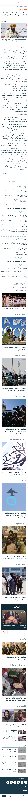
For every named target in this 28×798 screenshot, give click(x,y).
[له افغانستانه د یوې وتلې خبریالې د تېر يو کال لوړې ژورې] (14, 715)
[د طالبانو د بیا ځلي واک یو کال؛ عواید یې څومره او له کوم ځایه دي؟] (14, 372)
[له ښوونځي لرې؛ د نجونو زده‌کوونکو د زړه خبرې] (14, 617)
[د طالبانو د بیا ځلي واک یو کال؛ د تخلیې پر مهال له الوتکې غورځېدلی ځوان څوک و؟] (14, 497)
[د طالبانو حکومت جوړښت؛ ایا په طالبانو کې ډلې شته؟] (14, 581)
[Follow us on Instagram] (14, 782)
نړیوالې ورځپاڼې (23, 9)
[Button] (3, 21)
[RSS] (7, 782)
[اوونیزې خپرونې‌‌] (10, 796)
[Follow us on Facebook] (25, 782)
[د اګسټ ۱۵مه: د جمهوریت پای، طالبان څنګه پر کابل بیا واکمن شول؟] (14, 540)
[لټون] (23, 796)
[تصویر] (16, 796)
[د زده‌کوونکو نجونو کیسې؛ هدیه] (22, 764)
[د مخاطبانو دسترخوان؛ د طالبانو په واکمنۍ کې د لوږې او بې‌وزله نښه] (14, 682)
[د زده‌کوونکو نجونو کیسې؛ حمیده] (22, 757)
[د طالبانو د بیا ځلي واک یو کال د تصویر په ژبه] (14, 648)
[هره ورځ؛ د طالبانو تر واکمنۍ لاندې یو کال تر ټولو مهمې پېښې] (14, 456)
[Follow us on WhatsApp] (11, 782)
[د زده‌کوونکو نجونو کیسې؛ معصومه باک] (22, 750)
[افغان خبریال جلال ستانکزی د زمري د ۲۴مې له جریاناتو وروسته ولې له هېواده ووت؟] (22, 738)
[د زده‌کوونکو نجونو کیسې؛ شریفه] (22, 771)
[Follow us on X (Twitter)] (22, 782)
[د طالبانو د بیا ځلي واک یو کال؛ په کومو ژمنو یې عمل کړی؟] (14, 331)
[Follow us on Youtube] (18, 782)
